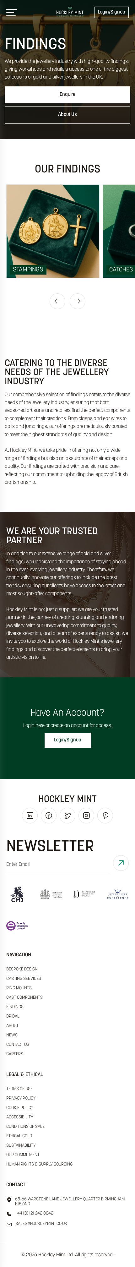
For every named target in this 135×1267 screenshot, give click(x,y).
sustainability (21, 1145)
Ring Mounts (19, 988)
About (12, 1026)
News (12, 1035)
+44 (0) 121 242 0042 (34, 1213)
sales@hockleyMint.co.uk (41, 1223)
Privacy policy (20, 1098)
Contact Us (17, 1044)
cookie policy (19, 1108)
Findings (15, 1007)
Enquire (67, 94)
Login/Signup (111, 12)
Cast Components (24, 997)
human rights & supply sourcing (39, 1164)
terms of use (19, 1089)
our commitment (23, 1155)
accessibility (19, 1117)
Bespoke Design (22, 969)
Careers (14, 1054)
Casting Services (23, 978)
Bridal (12, 1016)
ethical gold (19, 1136)
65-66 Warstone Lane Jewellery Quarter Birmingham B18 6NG (70, 1201)
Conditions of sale (25, 1126)
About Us (67, 114)
